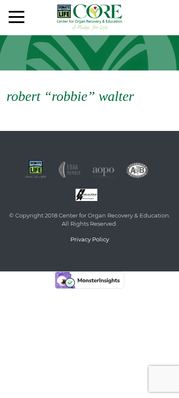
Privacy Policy (89, 239)
